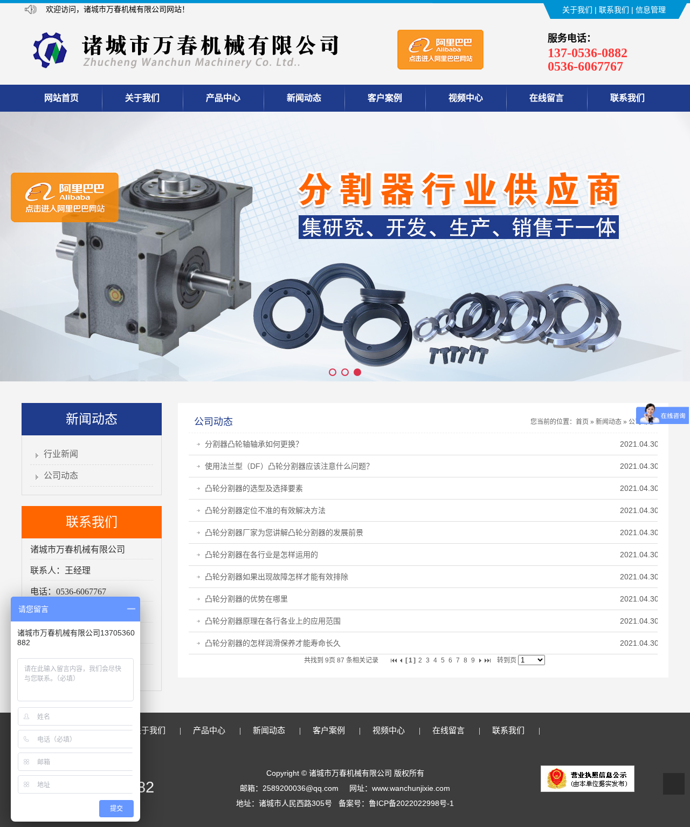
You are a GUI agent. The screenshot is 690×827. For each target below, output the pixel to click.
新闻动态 (304, 97)
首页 (582, 422)
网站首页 (61, 97)
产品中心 (223, 97)
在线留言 (546, 97)
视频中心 (465, 97)
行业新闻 (61, 454)
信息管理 (651, 10)
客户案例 (385, 97)
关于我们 (577, 10)
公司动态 (61, 475)
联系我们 (614, 10)
